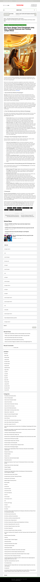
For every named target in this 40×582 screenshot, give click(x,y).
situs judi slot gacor (7, 488)
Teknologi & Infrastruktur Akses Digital (10, 543)
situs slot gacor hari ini (8, 297)
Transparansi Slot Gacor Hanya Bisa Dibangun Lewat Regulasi (17, 231)
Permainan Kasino (26, 207)
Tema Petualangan (18, 209)
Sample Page (19, 10)
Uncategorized (6, 568)
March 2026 (6, 355)
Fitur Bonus (10, 207)
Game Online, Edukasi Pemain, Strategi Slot (11, 422)
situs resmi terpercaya (8, 492)
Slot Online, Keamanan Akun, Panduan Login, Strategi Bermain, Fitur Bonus (16, 522)
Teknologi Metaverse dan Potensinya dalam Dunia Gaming (14, 339)
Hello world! (16, 347)
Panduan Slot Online (7, 469)
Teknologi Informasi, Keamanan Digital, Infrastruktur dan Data (14, 551)
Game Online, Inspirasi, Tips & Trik (10, 424)
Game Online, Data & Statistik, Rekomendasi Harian (12, 420)
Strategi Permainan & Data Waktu (9, 535)
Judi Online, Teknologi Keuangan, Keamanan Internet (12, 432)
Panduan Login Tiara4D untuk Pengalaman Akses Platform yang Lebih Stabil (23, 13)
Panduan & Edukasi (7, 453)
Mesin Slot (19, 207)
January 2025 (6, 383)
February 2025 (6, 381)
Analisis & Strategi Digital (8, 397)
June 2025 (6, 373)
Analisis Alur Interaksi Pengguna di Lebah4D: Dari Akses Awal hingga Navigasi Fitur (18, 341)
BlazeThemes (18, 580)
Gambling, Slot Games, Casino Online (10, 416)
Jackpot (14, 207)
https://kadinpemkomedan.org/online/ (10, 317)
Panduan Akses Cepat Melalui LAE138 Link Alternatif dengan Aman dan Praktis (17, 333)
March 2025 (6, 379)
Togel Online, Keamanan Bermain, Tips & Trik (11, 560)
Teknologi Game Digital (8, 547)
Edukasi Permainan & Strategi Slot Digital (11, 414)
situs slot (6, 25)
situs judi (5, 484)
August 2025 (6, 369)
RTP (31, 207)
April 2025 (6, 377)
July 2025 (6, 371)
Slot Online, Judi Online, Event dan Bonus (11, 516)
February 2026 (6, 357)
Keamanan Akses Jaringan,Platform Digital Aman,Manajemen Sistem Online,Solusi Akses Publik (20, 436)
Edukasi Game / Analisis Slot (9, 412)
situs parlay (6, 309)
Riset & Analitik (6, 482)
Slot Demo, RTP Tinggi (8, 502)
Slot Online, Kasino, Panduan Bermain (10, 520)
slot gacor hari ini (7, 249)
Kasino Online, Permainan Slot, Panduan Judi (11, 434)
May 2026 (6, 353)
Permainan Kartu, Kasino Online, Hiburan (11, 474)
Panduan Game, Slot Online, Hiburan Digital (11, 465)
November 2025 (7, 363)
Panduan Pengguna (7, 467)
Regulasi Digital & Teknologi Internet (10, 480)
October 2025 (6, 365)
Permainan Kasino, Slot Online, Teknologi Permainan (12, 476)
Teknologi (6, 537)
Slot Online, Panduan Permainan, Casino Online (17, 25)
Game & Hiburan (7, 418)
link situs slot (6, 261)
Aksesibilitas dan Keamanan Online (10, 395)
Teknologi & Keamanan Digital (9, 545)
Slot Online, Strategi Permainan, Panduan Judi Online (12, 530)
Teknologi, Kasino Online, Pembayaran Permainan (12, 555)
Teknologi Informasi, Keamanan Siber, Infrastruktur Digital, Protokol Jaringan (16, 553)
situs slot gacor (7, 257)
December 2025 (7, 361)
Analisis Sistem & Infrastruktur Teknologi (11, 403)
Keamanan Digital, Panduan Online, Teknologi (11, 440)
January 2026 (6, 359)
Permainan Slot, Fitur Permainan (9, 478)
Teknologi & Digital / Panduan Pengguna (10, 539)
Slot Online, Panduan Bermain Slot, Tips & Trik (11, 524)
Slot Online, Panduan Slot (8, 528)
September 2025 (7, 367)
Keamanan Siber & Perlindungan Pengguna (11, 446)
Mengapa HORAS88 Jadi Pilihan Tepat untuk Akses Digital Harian (17, 223)
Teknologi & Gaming (7, 541)
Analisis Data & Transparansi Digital (10, 399)
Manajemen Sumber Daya (8, 451)
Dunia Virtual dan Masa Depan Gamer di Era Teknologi (13, 337)
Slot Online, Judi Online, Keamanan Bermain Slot (12, 518)
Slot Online (11, 209)
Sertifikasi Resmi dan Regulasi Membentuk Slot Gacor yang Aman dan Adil (19, 227)
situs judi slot (6, 486)
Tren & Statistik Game (8, 562)
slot (5, 253)
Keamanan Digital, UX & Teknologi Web (10, 442)
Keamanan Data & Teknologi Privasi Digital (11, 438)
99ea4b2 (6, 32)
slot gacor (18, 90)
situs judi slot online (7, 490)
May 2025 (6, 375)
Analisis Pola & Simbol (8, 401)
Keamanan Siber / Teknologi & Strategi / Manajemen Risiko (14, 444)
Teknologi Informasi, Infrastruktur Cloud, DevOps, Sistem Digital (14, 549)
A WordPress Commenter (8, 347)
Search (5, 325)
